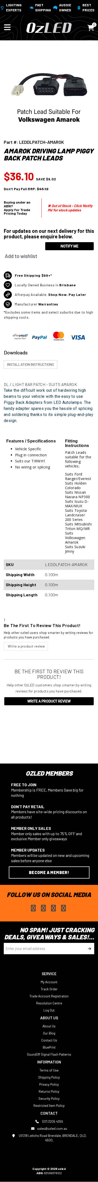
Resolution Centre (49, 1003)
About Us (49, 1026)
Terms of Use (49, 1070)
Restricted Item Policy (49, 1106)
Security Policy (49, 1098)
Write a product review (26, 646)
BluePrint (49, 1047)
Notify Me (69, 246)
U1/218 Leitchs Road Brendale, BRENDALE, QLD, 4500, (52, 1138)
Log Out (49, 1010)
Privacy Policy (49, 1084)
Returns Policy (49, 1091)
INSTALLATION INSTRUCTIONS (30, 364)
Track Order (49, 989)
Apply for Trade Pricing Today (17, 212)
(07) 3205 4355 (52, 1121)
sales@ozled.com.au (52, 1129)
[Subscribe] (88, 948)
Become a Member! (49, 872)
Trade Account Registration (49, 996)
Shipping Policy (49, 1077)
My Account (49, 982)
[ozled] (49, 27)
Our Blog (49, 1033)
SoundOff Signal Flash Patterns (49, 1054)
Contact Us (49, 1040)
